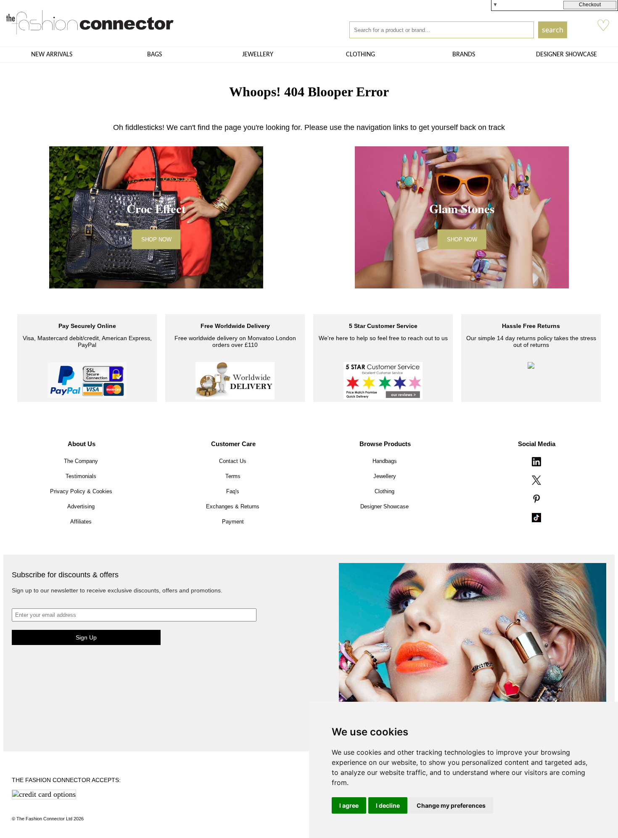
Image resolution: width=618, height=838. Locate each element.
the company (81, 461)
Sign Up (86, 637)
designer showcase (566, 54)
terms (232, 476)
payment (233, 521)
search (552, 29)
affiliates (81, 521)
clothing (360, 54)
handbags (384, 461)
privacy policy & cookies (81, 491)
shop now (156, 239)
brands (463, 54)
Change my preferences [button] (451, 805)
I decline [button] (388, 805)
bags (154, 54)
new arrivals (51, 54)
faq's (232, 491)
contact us (232, 461)
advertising (81, 506)
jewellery (257, 54)
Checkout (590, 5)
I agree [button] (349, 805)
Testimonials (81, 476)
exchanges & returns (232, 506)
